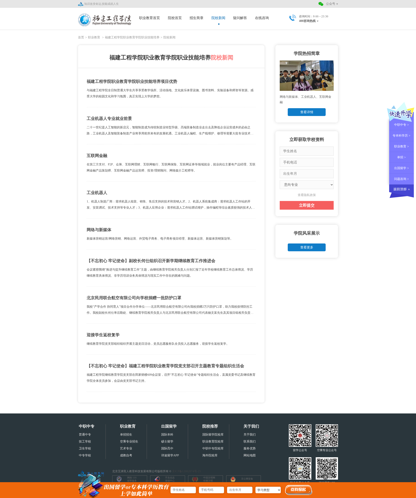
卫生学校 (85, 448)
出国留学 (169, 426)
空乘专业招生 (129, 441)
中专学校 (85, 455)
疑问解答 (240, 18)
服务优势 (250, 448)
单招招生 (126, 434)
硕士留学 (167, 441)
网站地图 (250, 455)
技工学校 (85, 441)
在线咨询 (262, 18)
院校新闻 (218, 18)
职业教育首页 (149, 18)
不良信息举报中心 (170, 479)
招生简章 (196, 18)
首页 (81, 37)
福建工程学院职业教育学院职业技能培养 (132, 37)
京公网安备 (247, 478)
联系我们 (250, 441)
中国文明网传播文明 (209, 479)
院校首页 (175, 18)
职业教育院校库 (213, 441)
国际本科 (167, 434)
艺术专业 (126, 448)
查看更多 (306, 247)
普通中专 (85, 434)
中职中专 (86, 426)
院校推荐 (210, 426)
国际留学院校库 (213, 434)
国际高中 (167, 448)
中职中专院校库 (213, 448)
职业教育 (94, 37)
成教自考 (126, 455)
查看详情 (306, 112)
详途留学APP (170, 455)
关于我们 (251, 426)
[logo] (104, 17)
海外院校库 (210, 455)
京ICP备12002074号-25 (186, 471)
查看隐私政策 (307, 195)
